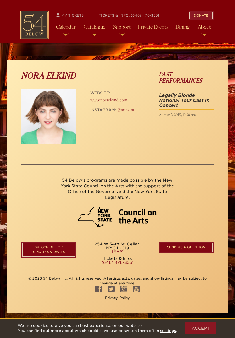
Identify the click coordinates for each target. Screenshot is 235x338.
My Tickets (72, 15)
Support (122, 27)
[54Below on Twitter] (111, 291)
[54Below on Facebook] (98, 291)
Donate (201, 15)
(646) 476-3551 (145, 15)
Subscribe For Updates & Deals (49, 249)
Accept (200, 328)
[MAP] (118, 251)
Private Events (153, 27)
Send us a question (186, 247)
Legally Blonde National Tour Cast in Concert (184, 100)
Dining (182, 27)
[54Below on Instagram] (123, 291)
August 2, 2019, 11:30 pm (177, 114)
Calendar (66, 27)
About (204, 27)
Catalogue (94, 27)
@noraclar (112, 110)
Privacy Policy (117, 298)
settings (168, 331)
